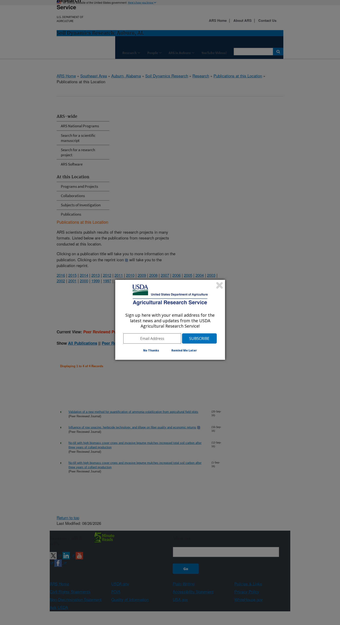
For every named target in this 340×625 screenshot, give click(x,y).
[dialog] (170, 320)
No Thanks (151, 350)
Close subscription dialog (219, 285)
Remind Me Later (184, 350)
